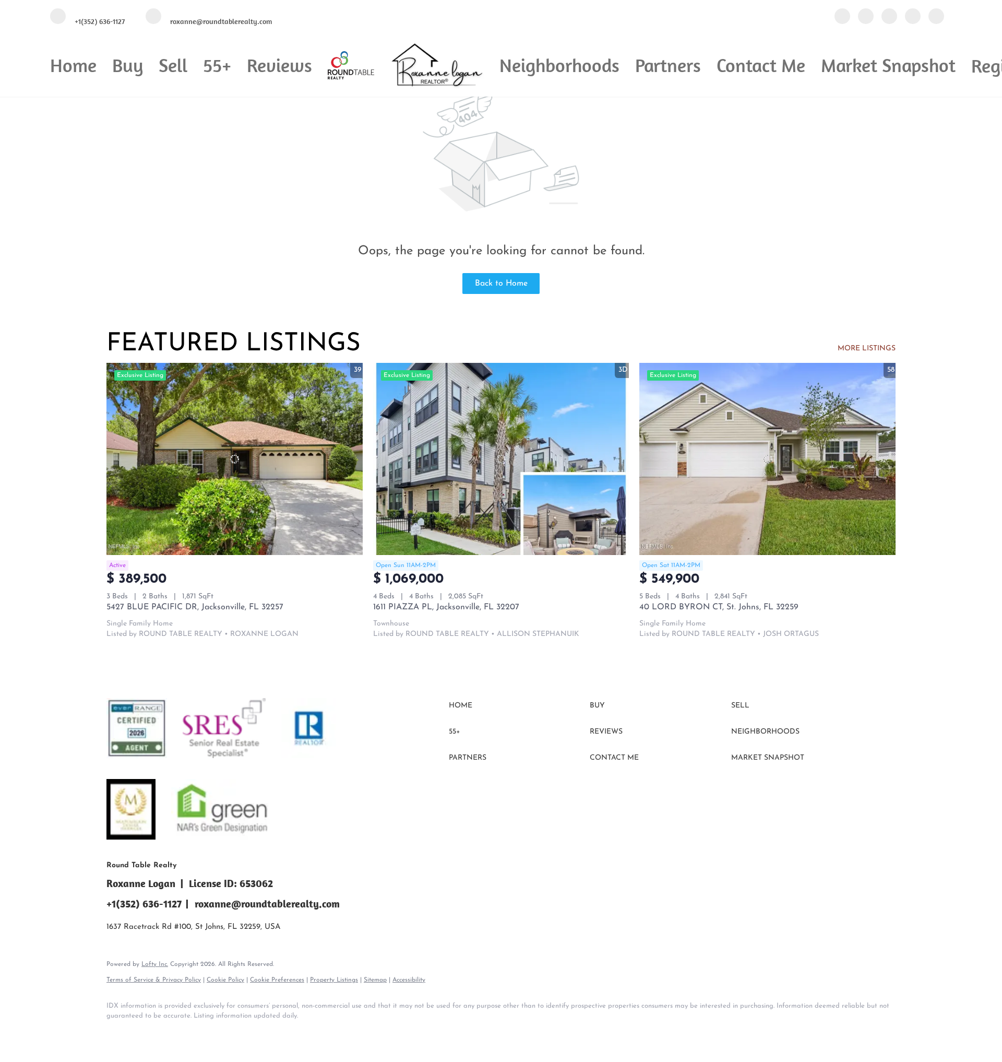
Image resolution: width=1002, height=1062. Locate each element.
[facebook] (842, 17)
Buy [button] (127, 65)
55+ (217, 65)
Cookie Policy (225, 980)
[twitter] (889, 17)
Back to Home (501, 283)
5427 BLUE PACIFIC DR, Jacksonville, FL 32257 (194, 607)
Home (73, 65)
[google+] (936, 17)
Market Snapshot (888, 65)
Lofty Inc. (154, 964)
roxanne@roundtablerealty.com (267, 903)
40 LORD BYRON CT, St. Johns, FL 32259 (718, 607)
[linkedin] (866, 17)
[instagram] (913, 17)
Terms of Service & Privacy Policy (153, 980)
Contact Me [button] (761, 65)
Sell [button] (173, 65)
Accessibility (408, 980)
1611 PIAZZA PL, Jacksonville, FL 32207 (446, 607)
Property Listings (334, 980)
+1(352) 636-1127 (144, 903)
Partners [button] (668, 65)
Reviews (279, 65)
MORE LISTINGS (867, 348)
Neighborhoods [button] (559, 65)
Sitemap (375, 980)
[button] (516, 706)
